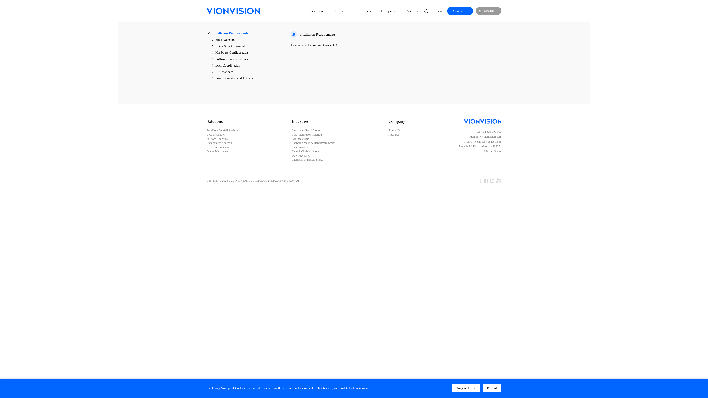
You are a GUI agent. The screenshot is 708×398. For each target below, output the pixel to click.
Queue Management (218, 151)
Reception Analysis (217, 147)
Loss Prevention (215, 134)
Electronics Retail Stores (306, 130)
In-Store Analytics (217, 138)
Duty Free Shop (301, 155)
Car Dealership (300, 138)
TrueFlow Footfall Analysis (222, 130)
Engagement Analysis (219, 143)
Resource (412, 11)
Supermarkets (300, 147)
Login (437, 11)
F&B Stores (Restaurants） (308, 134)
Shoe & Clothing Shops (305, 151)
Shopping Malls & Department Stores (313, 143)
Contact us (460, 11)
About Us (394, 130)
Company (388, 11)
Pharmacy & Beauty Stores (307, 159)
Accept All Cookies (466, 388)
